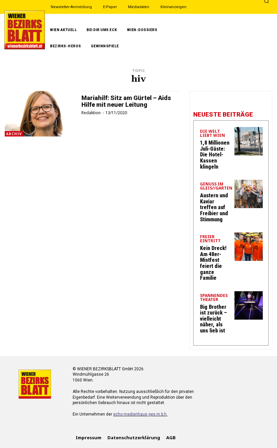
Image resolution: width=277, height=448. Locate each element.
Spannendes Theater (214, 298)
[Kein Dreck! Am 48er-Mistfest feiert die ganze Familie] (248, 246)
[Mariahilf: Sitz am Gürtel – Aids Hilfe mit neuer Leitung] (40, 113)
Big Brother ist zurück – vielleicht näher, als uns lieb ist (213, 319)
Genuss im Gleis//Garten (216, 186)
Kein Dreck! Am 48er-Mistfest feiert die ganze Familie (213, 263)
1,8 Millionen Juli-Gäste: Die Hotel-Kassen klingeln (214, 155)
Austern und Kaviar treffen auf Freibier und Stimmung (214, 207)
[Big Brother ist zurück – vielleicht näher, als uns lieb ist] (248, 305)
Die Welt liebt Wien (212, 133)
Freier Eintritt (210, 239)
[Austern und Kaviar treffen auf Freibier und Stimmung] (248, 194)
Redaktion (91, 113)
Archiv (14, 133)
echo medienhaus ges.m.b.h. (140, 414)
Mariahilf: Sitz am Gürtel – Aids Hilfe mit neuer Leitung (126, 101)
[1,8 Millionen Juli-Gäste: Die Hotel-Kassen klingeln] (248, 141)
